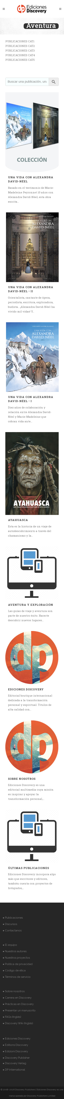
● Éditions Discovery (15, 1045)
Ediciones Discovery (26, 689)
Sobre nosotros (22, 778)
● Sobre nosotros (14, 991)
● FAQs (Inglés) (12, 1016)
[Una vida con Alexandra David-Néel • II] (32, 247)
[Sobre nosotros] (32, 747)
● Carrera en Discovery (17, 997)
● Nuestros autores (14, 951)
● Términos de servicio (17, 976)
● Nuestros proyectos (16, 957)
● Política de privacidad (18, 964)
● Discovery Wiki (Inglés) (18, 1023)
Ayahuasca (18, 520)
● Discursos (10, 924)
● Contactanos (12, 930)
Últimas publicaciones (28, 868)
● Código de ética (14, 970)
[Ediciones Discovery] (32, 657)
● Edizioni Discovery (15, 1051)
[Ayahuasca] (32, 473)
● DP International (14, 1069)
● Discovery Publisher (16, 1057)
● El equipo (10, 944)
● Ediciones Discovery (16, 1038)
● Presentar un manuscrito (19, 1010)
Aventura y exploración (30, 604)
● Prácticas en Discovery (18, 1004)
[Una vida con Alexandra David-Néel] (32, 132)
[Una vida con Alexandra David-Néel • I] (32, 357)
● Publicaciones (13, 917)
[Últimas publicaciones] (32, 836)
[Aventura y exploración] (32, 573)
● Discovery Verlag (14, 1063)
